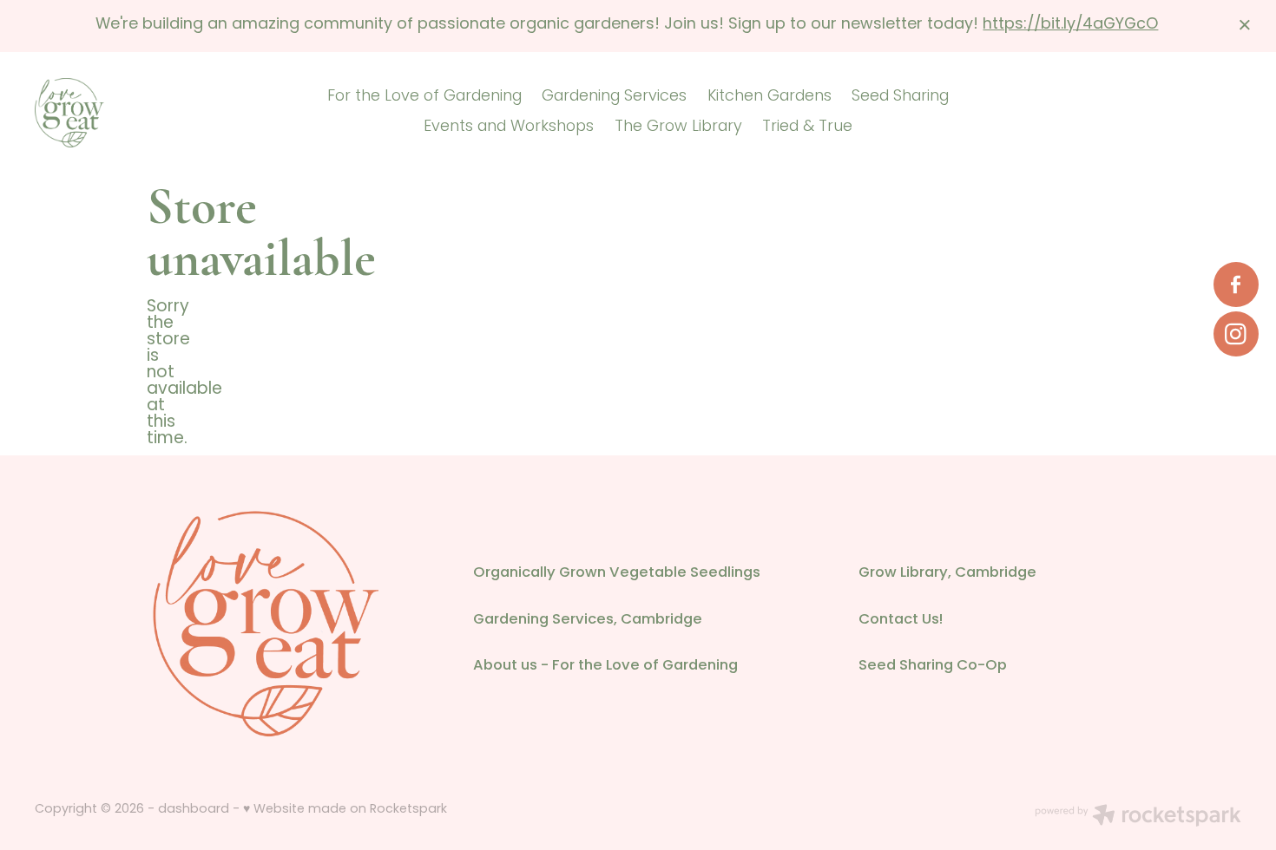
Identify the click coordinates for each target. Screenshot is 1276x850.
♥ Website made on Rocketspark (345, 810)
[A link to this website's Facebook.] (1236, 284)
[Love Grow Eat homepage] (155, 112)
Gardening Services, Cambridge (587, 620)
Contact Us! (900, 620)
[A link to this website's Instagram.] (1236, 333)
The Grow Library (678, 127)
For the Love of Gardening (424, 96)
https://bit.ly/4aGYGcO (1070, 24)
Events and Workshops (509, 127)
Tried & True (807, 127)
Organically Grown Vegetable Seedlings (616, 573)
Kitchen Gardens (769, 96)
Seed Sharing (900, 96)
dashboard (193, 810)
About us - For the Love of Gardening (605, 666)
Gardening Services (614, 96)
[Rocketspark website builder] (1138, 818)
